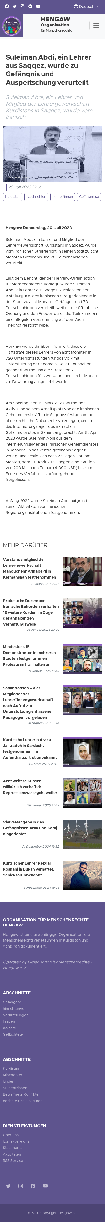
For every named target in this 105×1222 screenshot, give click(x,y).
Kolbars (9, 1028)
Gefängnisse (89, 197)
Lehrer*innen (62, 197)
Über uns (11, 1135)
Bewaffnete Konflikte (21, 1095)
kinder (8, 1082)
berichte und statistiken (22, 1101)
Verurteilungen (16, 1015)
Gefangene (12, 1002)
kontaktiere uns (16, 1141)
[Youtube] (46, 1187)
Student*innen (15, 1088)
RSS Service (13, 1161)
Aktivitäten (12, 1154)
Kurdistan (12, 197)
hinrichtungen (15, 1009)
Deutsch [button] (86, 6)
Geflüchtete (13, 1034)
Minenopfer (12, 1075)
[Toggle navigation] (96, 25)
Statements (12, 1148)
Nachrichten (36, 197)
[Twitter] (9, 1187)
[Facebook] (34, 1187)
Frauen (9, 1021)
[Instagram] (21, 1187)
